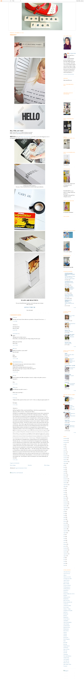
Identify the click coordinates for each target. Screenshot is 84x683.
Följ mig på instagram (69, 331)
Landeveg (67, 382)
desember (65, 440)
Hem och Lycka (67, 600)
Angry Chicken (66, 580)
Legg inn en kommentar (14, 463)
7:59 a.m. (15, 459)
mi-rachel (67, 322)
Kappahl (18, 132)
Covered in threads (67, 585)
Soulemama (66, 647)
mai (64, 446)
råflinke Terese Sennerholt (25, 136)
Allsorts (65, 575)
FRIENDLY (13, 35)
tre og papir (72, 375)
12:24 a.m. (15, 372)
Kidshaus (65, 615)
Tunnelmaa (66, 654)
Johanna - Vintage (67, 608)
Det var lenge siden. (72, 316)
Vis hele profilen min (69, 74)
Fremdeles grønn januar (72, 336)
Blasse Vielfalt (66, 583)
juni (64, 444)
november (65, 438)
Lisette (14, 317)
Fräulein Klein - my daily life (70, 366)
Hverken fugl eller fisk (68, 602)
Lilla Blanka (66, 620)
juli (64, 465)
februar (65, 452)
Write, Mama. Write (67, 664)
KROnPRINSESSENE (17, 362)
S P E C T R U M (29, 307)
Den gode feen (72, 53)
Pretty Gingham (67, 639)
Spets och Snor (66, 649)
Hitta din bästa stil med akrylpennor (69, 283)
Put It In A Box (68, 342)
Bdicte (14, 348)
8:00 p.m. (15, 330)
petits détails (67, 424)
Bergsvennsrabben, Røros (69, 354)
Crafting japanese (67, 587)
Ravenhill (65, 642)
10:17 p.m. (15, 345)
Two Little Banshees (67, 656)
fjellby (66, 353)
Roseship (65, 644)
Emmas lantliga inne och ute (69, 593)
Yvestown (65, 666)
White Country (66, 662)
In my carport (66, 607)
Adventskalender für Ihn (72, 368)
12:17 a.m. (15, 358)
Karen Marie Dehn (69, 294)
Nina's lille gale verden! (69, 334)
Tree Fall (65, 652)
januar (65, 453)
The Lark (65, 651)
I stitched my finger (67, 605)
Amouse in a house (67, 576)
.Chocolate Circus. (67, 571)
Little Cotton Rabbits (68, 622)
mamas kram (67, 412)
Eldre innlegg (46, 465)
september (65, 461)
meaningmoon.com (69, 281)
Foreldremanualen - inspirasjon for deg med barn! (70, 274)
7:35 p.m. (15, 321)
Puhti (65, 640)
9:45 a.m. (15, 384)
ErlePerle (65, 595)
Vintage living (66, 657)
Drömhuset (66, 592)
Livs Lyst (67, 314)
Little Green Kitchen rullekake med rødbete (72, 360)
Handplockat (66, 598)
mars (64, 450)
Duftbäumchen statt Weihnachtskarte (72, 415)
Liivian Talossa (66, 619)
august (65, 463)
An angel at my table (68, 578)
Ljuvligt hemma (67, 625)
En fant (14, 397)
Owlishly (65, 634)
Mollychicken (66, 629)
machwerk (67, 396)
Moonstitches (66, 630)
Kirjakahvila (66, 617)
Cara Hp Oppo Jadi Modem (72, 384)
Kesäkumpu (66, 613)
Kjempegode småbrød (72, 288)
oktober (65, 459)
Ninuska (65, 632)
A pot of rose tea (67, 573)
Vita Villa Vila (66, 661)
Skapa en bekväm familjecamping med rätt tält (69, 303)
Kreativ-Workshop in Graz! (72, 398)
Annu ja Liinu (66, 582)
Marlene (14, 387)
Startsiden (30, 465)
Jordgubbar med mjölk (68, 610)
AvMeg (66, 357)
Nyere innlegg (12, 465)
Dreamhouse (66, 590)
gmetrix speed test (68, 343)
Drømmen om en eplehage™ (68, 300)
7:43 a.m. (15, 404)
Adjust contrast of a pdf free (70, 421)
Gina (14, 375)
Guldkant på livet (67, 597)
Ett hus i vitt (67, 330)
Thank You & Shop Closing (72, 426)
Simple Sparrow (67, 645)
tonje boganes (15, 333)
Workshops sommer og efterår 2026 (69, 296)
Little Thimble (66, 624)
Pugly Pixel (67, 420)
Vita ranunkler (66, 659)
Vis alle (75, 307)
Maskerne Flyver (67, 627)
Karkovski (65, 612)
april (64, 448)
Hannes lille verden (69, 287)
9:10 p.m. (15, 394)
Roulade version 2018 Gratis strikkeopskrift (72, 407)
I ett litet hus (66, 603)
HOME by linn (68, 374)
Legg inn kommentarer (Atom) (21, 468)
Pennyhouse (66, 637)
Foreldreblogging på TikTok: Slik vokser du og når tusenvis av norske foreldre (70, 277)
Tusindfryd (67, 404)
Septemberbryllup (72, 324)
